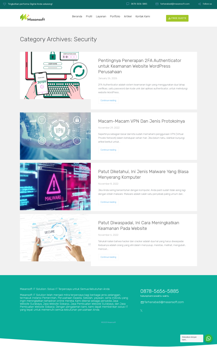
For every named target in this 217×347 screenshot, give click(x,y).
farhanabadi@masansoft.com (175, 4)
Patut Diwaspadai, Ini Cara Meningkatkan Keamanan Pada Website (138, 225)
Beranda (77, 16)
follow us (207, 4)
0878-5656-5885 (139, 4)
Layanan (101, 16)
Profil (89, 16)
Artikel (128, 16)
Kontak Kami (143, 16)
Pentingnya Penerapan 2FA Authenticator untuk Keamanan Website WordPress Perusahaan (139, 66)
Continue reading (108, 100)
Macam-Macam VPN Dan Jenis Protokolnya (141, 121)
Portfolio (115, 16)
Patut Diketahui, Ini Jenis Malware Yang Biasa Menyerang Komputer (143, 174)
